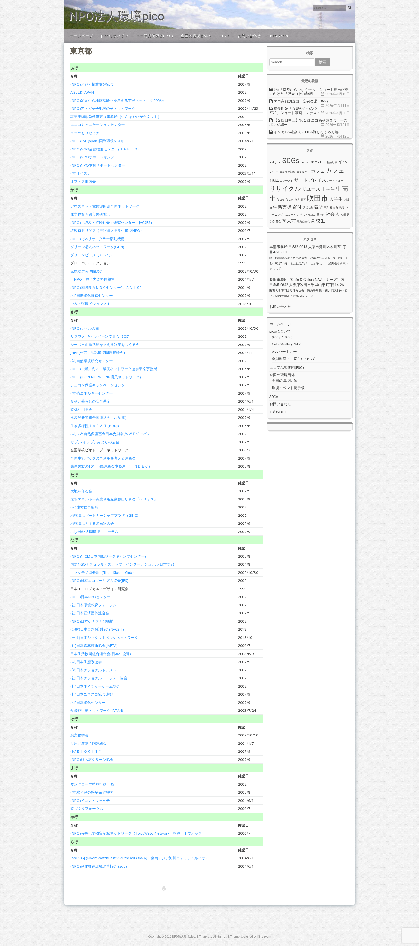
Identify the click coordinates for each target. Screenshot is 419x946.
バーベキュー (335, 180)
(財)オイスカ (80, 173)
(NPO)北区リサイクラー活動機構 (97, 238)
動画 (303, 199)
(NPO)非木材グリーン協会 (91, 759)
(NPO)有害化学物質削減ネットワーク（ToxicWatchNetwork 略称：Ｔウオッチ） (138, 833)
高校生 (318, 221)
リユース (311, 189)
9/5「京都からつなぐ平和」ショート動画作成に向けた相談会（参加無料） (308, 91)
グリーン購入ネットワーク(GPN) (97, 246)
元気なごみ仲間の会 (86, 271)
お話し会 (332, 162)
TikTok (304, 162)
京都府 (289, 199)
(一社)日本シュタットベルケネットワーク (104, 637)
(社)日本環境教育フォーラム (93, 604)
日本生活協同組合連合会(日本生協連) (100, 653)
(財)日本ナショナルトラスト (93, 669)
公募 (297, 199)
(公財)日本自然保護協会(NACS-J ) (97, 629)
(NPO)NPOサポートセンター (94, 157)
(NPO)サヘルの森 (84, 328)
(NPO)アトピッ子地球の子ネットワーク (102, 108)
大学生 (336, 199)
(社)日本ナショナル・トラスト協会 (98, 677)
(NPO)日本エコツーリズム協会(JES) (99, 580)
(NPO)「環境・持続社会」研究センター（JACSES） (112, 222)
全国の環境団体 (194, 35)
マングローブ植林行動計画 (92, 784)
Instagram (278, 35)
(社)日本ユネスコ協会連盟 (91, 694)
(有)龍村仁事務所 (84, 507)
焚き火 (321, 214)
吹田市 (317, 198)
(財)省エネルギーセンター (91, 393)
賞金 (278, 221)
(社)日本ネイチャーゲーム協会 (95, 686)
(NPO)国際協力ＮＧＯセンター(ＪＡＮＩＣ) (105, 287)
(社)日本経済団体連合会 (89, 612)
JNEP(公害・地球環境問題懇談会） (98, 352)
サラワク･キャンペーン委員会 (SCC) (99, 336)
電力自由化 (303, 221)
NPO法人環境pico (116, 16)
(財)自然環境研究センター (91, 360)
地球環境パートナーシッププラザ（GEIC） (105, 515)
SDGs (225, 35)
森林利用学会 (81, 409)
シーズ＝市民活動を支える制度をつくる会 (104, 344)
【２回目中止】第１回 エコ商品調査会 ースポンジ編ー (308, 122)
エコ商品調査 (288, 171)
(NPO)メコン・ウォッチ (90, 800)
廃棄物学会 (79, 735)
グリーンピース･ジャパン (91, 254)
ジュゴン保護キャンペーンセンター (99, 385)
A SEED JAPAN (82, 92)
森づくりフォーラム (86, 808)
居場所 (316, 207)
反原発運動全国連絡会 (88, 743)
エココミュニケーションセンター (97, 124)
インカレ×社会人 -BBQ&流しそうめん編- (307, 132)
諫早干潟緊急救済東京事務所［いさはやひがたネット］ (115, 116)
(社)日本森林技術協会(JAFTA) (94, 645)
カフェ (318, 171)
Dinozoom (264, 936)
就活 (305, 207)
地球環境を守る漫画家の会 (92, 523)
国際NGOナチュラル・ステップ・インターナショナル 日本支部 (122, 564)
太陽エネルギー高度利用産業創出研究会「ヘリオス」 (114, 499)
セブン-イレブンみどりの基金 (94, 441)
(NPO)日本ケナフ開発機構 (91, 621)
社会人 (332, 214)
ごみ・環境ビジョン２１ (90, 303)
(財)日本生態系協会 (86, 661)
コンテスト (286, 180)
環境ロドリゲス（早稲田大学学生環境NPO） (107, 230)
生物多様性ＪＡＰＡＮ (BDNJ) (94, 425)
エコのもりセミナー (86, 132)
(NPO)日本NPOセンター (90, 596)
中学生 (328, 189)
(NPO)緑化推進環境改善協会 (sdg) (98, 866)
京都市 (280, 199)
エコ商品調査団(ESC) (154, 35)
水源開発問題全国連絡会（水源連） (99, 417)
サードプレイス (310, 180)
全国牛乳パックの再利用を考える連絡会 (103, 458)
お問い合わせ (249, 35)
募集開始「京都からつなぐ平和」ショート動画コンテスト (294, 111)
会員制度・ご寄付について (293, 359)
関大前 (289, 221)
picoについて (112, 35)
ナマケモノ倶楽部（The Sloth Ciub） (103, 572)
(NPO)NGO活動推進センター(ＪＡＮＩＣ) (104, 149)
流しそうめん (308, 214)
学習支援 (282, 207)
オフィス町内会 (83, 181)
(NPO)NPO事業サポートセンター (97, 165)
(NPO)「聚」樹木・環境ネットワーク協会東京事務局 (113, 368)
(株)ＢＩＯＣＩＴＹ (86, 751)
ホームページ (81, 35)
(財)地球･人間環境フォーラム (94, 531)
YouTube (320, 162)
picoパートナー (284, 351)
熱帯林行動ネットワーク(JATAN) (96, 710)
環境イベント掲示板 (288, 388)
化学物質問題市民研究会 (90, 214)
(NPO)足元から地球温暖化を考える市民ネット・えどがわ (117, 100)
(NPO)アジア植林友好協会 (91, 84)
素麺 (343, 214)
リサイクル (285, 188)
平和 (326, 207)
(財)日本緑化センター (87, 702)
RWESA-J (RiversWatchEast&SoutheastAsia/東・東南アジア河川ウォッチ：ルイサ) (138, 857)
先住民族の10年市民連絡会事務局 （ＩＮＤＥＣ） (111, 466)
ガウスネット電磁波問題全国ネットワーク (104, 206)
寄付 (297, 207)
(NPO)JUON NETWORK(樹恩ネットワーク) (105, 377)
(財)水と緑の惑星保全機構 (91, 792)
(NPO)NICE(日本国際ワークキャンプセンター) (108, 556)
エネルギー (303, 171)
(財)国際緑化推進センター (91, 295)
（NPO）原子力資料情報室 (92, 279)
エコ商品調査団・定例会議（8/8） (302, 101)
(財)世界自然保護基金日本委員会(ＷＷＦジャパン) (111, 433)
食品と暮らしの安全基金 (90, 401)
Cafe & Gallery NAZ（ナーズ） (315, 279)
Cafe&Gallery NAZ (286, 344)
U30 (311, 162)
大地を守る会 (81, 490)
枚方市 (334, 207)
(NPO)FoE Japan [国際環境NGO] (96, 140)
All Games (220, 936)
